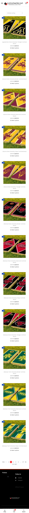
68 (25, 462)
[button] (8, 476)
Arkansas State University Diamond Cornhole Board (14, 261)
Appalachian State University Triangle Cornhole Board (14, 42)
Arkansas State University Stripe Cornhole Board (14, 298)
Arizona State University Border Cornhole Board (14, 79)
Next (15, 464)
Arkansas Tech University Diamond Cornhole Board (14, 409)
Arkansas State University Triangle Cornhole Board (14, 335)
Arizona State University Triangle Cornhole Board (14, 187)
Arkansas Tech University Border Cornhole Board (14, 372)
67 (23, 462)
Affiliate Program (19, 487)
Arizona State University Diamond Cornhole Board (14, 115)
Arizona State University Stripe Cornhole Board (14, 151)
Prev (3, 462)
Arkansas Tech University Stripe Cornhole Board (14, 446)
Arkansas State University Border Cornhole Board (14, 224)
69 (13, 464)
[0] (26, 3)
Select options (15, 48)
